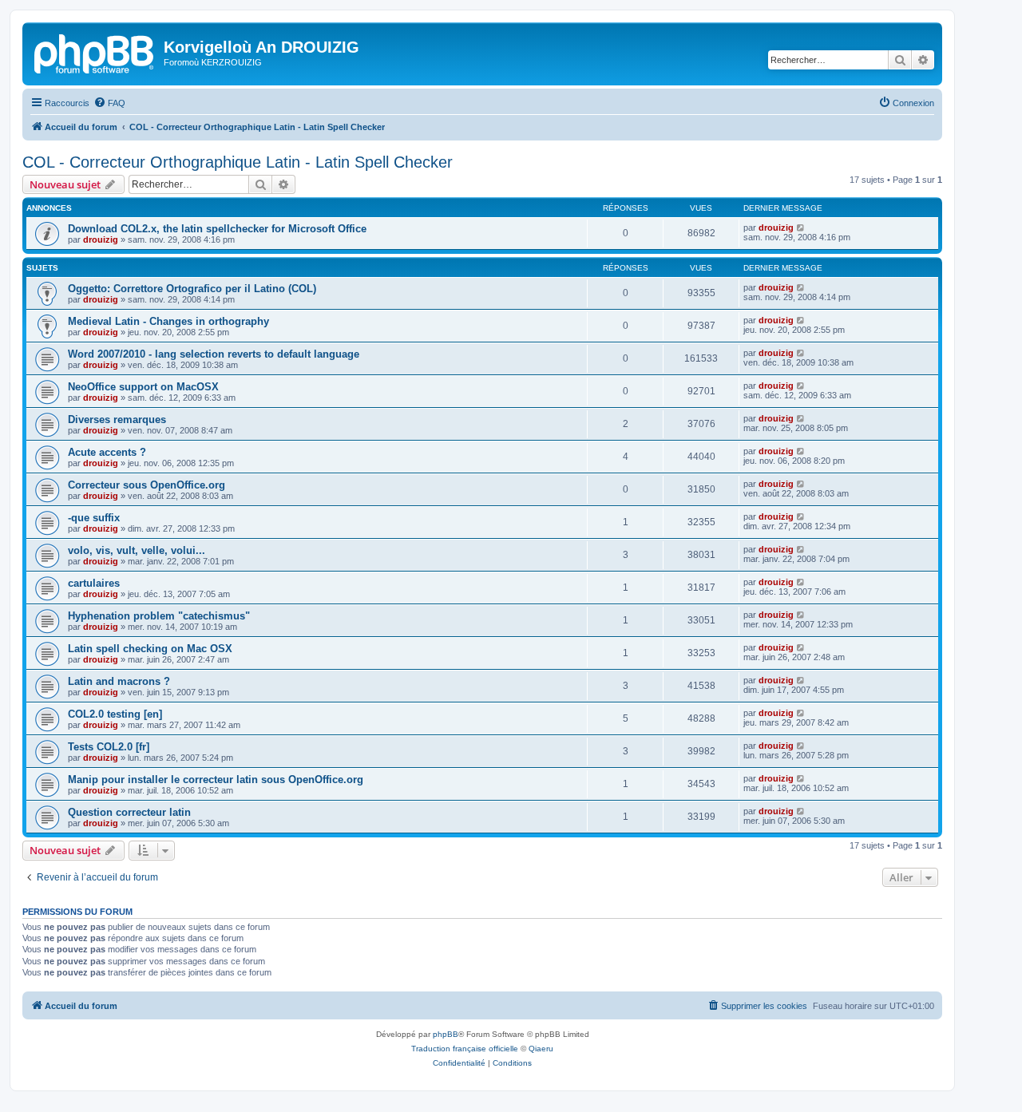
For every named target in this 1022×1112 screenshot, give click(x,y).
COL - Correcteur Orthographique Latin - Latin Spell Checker (237, 162)
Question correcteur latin (129, 812)
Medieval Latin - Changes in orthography (168, 321)
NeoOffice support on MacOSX (143, 387)
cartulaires (94, 583)
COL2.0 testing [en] (115, 714)
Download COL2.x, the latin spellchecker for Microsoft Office (217, 229)
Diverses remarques (117, 419)
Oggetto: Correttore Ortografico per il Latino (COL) (192, 289)
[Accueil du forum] (95, 51)
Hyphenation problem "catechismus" (159, 616)
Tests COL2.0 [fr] (108, 747)
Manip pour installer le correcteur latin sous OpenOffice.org (215, 780)
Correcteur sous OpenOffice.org (146, 485)
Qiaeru (541, 1048)
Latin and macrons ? (119, 681)
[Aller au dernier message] (801, 227)
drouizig (100, 239)
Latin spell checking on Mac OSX (150, 649)
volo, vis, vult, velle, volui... (136, 550)
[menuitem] (109, 103)
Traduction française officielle (464, 1048)
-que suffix (94, 518)
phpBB (445, 1034)
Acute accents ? (107, 452)
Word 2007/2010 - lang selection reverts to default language (213, 354)
